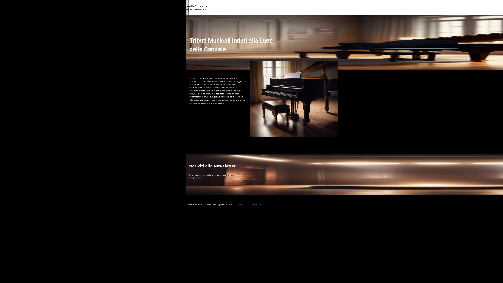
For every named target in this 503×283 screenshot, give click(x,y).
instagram (257, 204)
